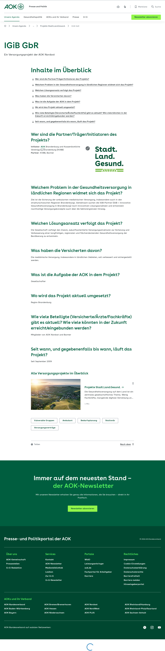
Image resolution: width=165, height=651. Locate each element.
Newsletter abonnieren (146, 17)
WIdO (87, 560)
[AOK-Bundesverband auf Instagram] (152, 627)
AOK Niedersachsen (54, 613)
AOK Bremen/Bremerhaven (57, 605)
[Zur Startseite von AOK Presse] (5, 26)
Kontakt (49, 560)
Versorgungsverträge (44, 428)
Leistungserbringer (94, 564)
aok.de (88, 568)
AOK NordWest (92, 609)
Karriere (89, 576)
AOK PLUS (89, 613)
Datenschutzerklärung (135, 568)
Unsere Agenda (19, 26)
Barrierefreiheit (132, 576)
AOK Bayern (10, 613)
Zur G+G (49, 576)
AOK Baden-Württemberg (17, 609)
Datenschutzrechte (133, 572)
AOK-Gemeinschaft (16, 560)
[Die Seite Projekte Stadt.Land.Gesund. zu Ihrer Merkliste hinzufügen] (133, 383)
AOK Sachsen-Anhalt (135, 613)
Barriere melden (132, 580)
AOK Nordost (91, 605)
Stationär (110, 421)
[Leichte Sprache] (118, 6)
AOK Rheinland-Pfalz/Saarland (140, 609)
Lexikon (49, 572)
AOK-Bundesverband (14, 605)
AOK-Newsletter (53, 564)
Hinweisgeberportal (134, 584)
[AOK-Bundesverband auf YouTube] (159, 627)
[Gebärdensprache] (125, 6)
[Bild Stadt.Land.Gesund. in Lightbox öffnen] (88, 148)
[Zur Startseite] (14, 7)
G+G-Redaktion (14, 568)
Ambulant (67, 421)
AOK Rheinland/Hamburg (137, 605)
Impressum (129, 560)
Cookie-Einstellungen (134, 564)
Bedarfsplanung (89, 421)
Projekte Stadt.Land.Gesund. (52, 26)
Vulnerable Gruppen (44, 421)
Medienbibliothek (54, 568)
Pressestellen (13, 564)
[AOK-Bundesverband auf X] (144, 627)
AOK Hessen (50, 609)
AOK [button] (43, 147)
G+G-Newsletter (53, 580)
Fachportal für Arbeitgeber (98, 572)
